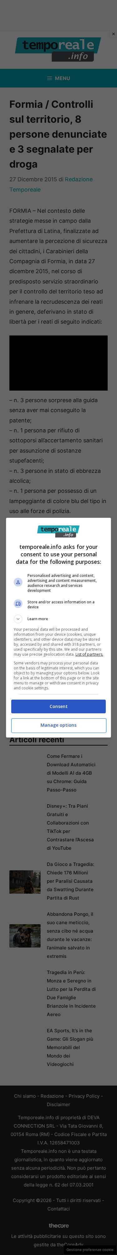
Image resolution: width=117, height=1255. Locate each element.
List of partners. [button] (89, 654)
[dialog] (58, 628)
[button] (59, 619)
